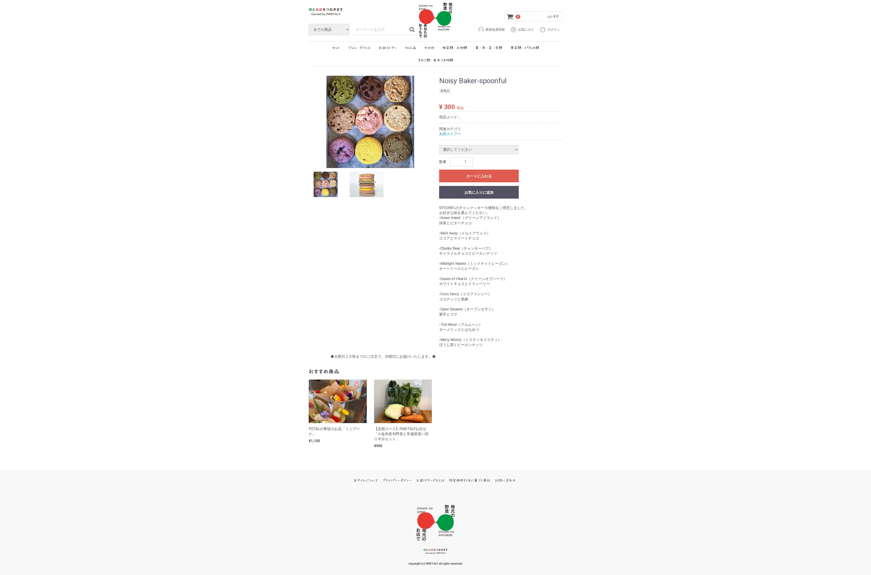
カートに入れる (479, 176)
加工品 (410, 47)
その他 (429, 47)
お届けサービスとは (430, 480)
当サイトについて (365, 480)
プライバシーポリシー (397, 480)
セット (336, 47)
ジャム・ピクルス (359, 47)
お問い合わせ (505, 480)
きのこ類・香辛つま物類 (435, 60)
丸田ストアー (388, 47)
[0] (510, 17)
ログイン (553, 29)
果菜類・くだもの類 (524, 47)
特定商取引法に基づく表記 (469, 480)
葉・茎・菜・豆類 (488, 47)
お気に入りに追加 (479, 192)
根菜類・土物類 (454, 47)
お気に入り (526, 29)
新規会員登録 (495, 29)
